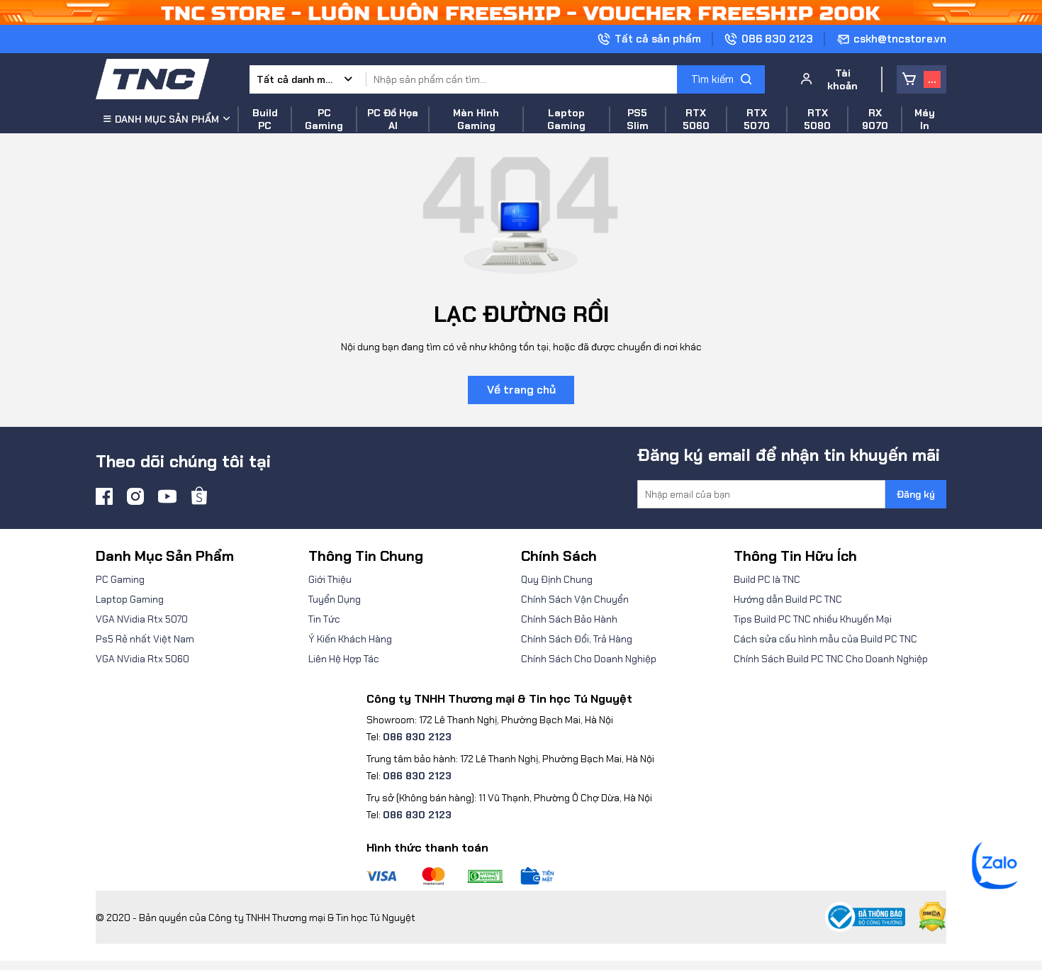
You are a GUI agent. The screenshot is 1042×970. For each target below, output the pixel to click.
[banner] (521, 11)
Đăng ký (916, 494)
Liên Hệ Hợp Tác (343, 658)
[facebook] (104, 496)
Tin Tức (324, 619)
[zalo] (996, 885)
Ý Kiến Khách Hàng (350, 638)
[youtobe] (167, 496)
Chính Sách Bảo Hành (569, 619)
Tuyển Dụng (334, 599)
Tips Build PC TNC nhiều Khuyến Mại (813, 619)
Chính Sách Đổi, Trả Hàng (576, 638)
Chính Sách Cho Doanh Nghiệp (588, 658)
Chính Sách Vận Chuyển (575, 599)
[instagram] (135, 496)
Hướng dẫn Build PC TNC (788, 599)
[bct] (865, 917)
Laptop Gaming (130, 599)
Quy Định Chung (557, 579)
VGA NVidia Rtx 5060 (142, 658)
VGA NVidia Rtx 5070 (142, 619)
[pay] (510, 876)
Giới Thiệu (330, 579)
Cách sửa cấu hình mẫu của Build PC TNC (825, 638)
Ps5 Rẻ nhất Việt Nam (145, 638)
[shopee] (199, 496)
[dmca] (925, 917)
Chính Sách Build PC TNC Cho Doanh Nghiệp (831, 658)
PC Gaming (120, 579)
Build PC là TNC (767, 579)
